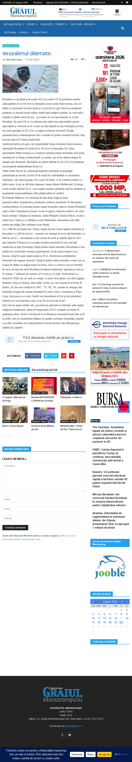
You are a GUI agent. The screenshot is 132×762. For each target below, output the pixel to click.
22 (121, 622)
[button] (123, 28)
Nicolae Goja (14, 59)
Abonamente (98, 2)
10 (93, 618)
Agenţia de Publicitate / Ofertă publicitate (67, 2)
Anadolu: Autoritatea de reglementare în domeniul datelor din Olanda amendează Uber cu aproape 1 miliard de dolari (110, 520)
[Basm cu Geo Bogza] (15, 414)
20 (110, 622)
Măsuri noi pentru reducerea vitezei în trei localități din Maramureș (109, 303)
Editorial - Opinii (10, 45)
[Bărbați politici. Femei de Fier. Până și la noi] (73, 414)
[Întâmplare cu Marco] (73, 385)
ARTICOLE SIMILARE (16, 370)
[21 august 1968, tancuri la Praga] (15, 385)
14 (115, 618)
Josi (94, 284)
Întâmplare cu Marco (71, 397)
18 (98, 622)
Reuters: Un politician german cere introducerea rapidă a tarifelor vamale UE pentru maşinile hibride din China (110, 479)
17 (93, 622)
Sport (31, 24)
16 (126, 618)
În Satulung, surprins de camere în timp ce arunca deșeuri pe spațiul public (109, 288)
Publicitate (40, 32)
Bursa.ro (95, 420)
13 (110, 618)
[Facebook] (121, 2)
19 (104, 622)
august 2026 (110, 601)
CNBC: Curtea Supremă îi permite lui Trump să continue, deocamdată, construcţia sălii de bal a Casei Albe (108, 457)
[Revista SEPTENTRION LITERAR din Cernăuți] (44, 385)
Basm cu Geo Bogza (12, 426)
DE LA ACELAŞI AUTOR (44, 370)
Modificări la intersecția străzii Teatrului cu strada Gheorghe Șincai (109, 273)
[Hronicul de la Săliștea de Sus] (44, 414)
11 (98, 618)
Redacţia (38, 2)
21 (115, 622)
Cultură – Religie (82, 24)
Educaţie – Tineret (53, 24)
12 (104, 618)
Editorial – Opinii (15, 32)
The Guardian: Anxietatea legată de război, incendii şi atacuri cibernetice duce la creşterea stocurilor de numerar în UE (109, 434)
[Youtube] (127, 2)
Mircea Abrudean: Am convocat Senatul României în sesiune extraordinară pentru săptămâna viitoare (109, 500)
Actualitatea (12, 24)
